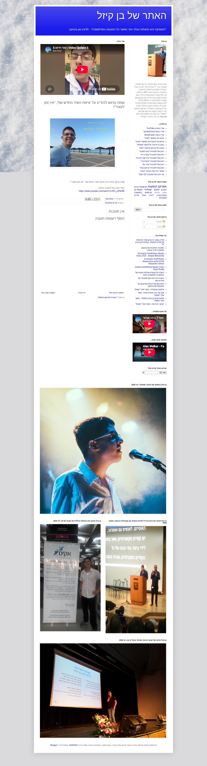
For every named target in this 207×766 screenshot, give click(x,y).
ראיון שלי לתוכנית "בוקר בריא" (152, 154)
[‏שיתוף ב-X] (92, 199)
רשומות (159, 222)
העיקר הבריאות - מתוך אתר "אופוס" (150, 304)
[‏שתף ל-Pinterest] (86, 199)
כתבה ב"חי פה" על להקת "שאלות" (150, 145)
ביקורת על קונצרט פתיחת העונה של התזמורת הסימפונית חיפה (149, 273)
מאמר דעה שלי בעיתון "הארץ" (152, 171)
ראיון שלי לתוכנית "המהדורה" (152, 161)
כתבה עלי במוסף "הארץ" (154, 138)
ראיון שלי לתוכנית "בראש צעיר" (151, 168)
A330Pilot (73, 745)
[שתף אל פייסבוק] (89, 199)
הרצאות (143, 186)
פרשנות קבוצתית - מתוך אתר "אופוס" (149, 289)
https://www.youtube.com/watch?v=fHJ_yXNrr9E (102, 191)
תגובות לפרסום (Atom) (107, 297)
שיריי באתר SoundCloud (153, 131)
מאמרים (138, 189)
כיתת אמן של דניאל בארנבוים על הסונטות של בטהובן (151, 285)
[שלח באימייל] (98, 199)
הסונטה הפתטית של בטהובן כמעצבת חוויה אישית (152, 249)
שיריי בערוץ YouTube (155, 128)
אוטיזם (162, 186)
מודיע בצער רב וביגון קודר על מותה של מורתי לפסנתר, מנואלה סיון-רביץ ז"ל (149, 242)
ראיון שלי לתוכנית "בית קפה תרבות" (150, 158)
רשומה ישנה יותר (48, 293)
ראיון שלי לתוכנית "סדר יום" (153, 164)
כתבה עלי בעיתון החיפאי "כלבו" (151, 148)
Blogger (53, 745)
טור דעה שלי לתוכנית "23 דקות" (151, 174)
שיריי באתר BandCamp (154, 135)
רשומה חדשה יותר (116, 293)
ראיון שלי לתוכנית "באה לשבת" (151, 151)
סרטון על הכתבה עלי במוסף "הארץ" (149, 141)
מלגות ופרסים (161, 192)
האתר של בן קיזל (132, 15)
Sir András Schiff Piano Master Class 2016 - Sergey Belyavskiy (150, 254)
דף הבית (81, 293)
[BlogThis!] (95, 199)
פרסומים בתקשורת (143, 192)
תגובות (160, 227)
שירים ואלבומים (111, 203)
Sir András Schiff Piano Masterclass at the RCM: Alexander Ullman (153, 261)
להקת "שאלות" (151, 189)
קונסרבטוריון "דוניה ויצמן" (154, 195)
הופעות (152, 186)
